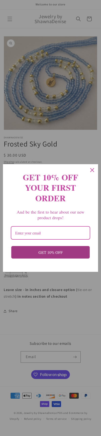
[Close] (92, 170)
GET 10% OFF (50, 252)
